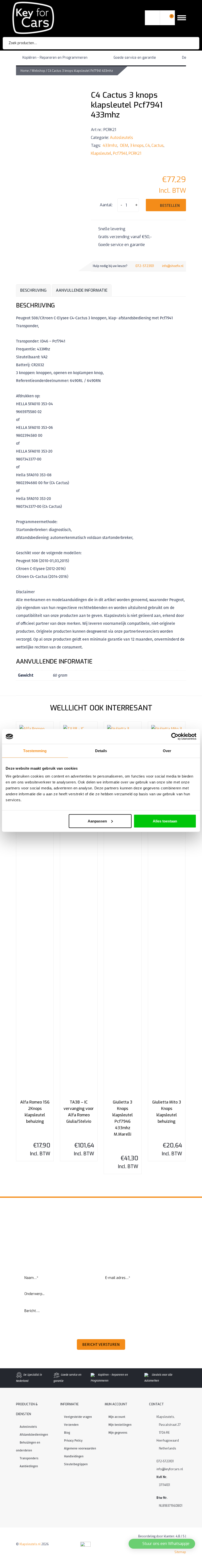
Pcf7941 (120, 153)
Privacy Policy (73, 1440)
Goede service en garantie (135, 57)
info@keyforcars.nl (169, 1469)
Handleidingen (74, 1456)
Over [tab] (167, 751)
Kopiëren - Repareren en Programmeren (54, 57)
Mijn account (116, 1417)
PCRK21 (135, 153)
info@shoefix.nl (173, 266)
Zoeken (188, 43)
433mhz (109, 145)
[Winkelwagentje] (167, 17)
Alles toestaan (165, 821)
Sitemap (180, 1552)
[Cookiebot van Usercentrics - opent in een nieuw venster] (174, 736)
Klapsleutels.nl (30, 1544)
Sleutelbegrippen (76, 1464)
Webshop (38, 71)
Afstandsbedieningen (34, 1434)
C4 (147, 145)
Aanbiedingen (29, 1466)
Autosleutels (121, 137)
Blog (67, 1432)
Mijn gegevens (117, 1432)
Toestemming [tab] (35, 751)
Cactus (158, 145)
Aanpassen (97, 821)
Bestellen (170, 205)
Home (24, 71)
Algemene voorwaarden (80, 1448)
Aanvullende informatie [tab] (81, 290)
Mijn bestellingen (120, 1425)
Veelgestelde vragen (78, 1417)
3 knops (137, 145)
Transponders (29, 1458)
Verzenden (71, 1425)
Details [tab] (101, 751)
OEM (123, 145)
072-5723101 (144, 266)
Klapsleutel (101, 153)
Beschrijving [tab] (33, 290)
